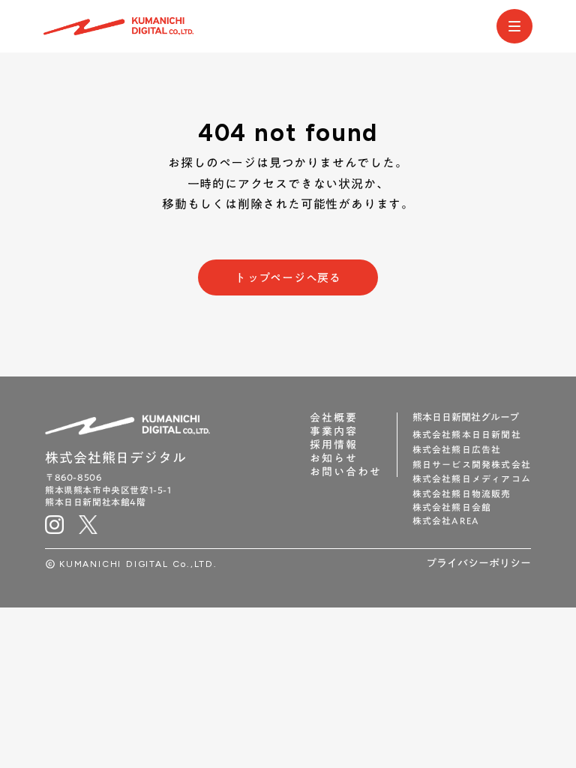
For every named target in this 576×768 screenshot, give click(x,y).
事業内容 (334, 431)
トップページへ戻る (288, 277)
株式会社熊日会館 (452, 507)
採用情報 (334, 445)
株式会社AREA (446, 520)
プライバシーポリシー (478, 564)
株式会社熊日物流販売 (462, 494)
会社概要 (334, 417)
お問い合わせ (346, 471)
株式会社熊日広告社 (457, 449)
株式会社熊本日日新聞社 (466, 434)
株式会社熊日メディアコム (471, 478)
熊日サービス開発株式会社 (471, 464)
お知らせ (334, 458)
